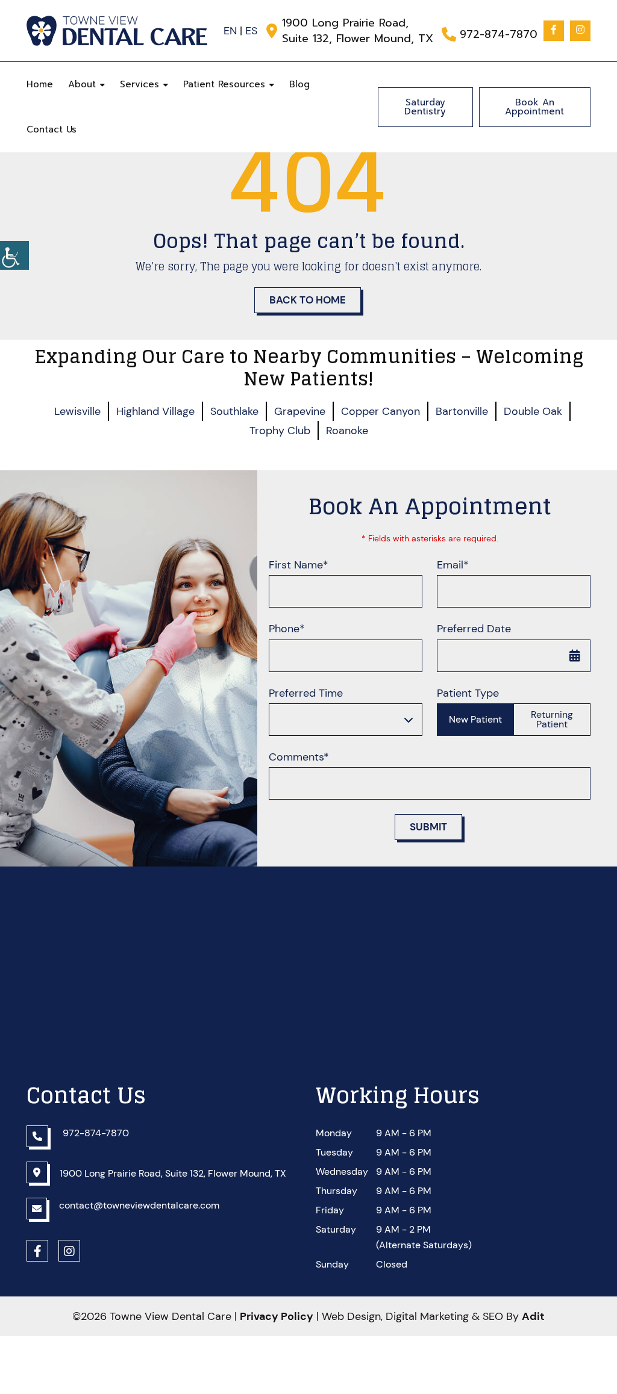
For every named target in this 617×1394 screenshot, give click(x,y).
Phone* (287, 629)
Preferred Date (474, 629)
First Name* (298, 565)
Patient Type (468, 693)
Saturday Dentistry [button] (425, 107)
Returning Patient (552, 719)
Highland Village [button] (155, 411)
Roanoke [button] (347, 430)
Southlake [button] (234, 411)
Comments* (299, 757)
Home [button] (40, 84)
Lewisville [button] (77, 411)
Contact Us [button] (52, 129)
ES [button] (251, 30)
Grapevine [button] (299, 411)
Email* (453, 565)
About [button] (82, 84)
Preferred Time (306, 693)
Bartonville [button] (462, 411)
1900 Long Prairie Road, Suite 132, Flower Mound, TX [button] (357, 30)
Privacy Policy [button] (276, 1316)
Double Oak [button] (533, 411)
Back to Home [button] (307, 299)
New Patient (475, 719)
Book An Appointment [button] (534, 107)
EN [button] (230, 30)
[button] (14, 255)
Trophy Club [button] (279, 430)
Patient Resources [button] (224, 84)
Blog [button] (299, 84)
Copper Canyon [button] (380, 411)
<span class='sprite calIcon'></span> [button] (575, 656)
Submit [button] (428, 826)
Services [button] (139, 84)
